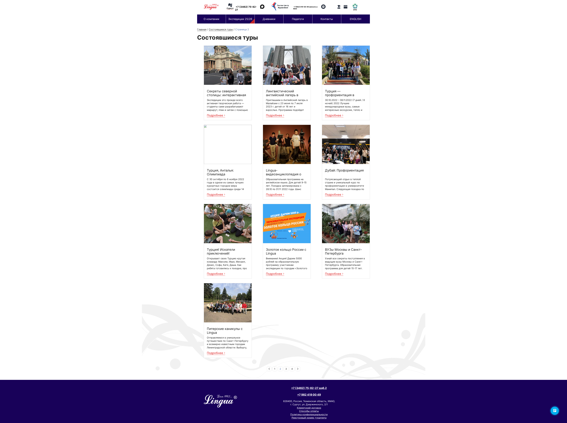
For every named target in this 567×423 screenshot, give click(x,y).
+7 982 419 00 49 (309, 394)
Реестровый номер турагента (309, 417)
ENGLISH (355, 19)
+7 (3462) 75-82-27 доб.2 (309, 388)
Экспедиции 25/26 (240, 19)
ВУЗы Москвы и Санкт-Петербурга (343, 251)
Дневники (269, 19)
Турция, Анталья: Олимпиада (220, 172)
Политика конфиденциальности (309, 414)
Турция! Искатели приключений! (221, 251)
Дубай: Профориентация (344, 170)
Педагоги (298, 19)
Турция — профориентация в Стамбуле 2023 (339, 93)
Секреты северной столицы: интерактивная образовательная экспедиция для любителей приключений (227, 93)
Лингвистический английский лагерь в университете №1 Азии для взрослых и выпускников (284, 93)
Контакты (327, 19)
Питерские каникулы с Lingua (225, 330)
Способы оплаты (309, 411)
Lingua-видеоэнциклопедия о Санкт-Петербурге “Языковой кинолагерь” (284, 172)
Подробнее (215, 115)
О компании (211, 19)
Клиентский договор (309, 407)
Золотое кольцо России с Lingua (286, 251)
